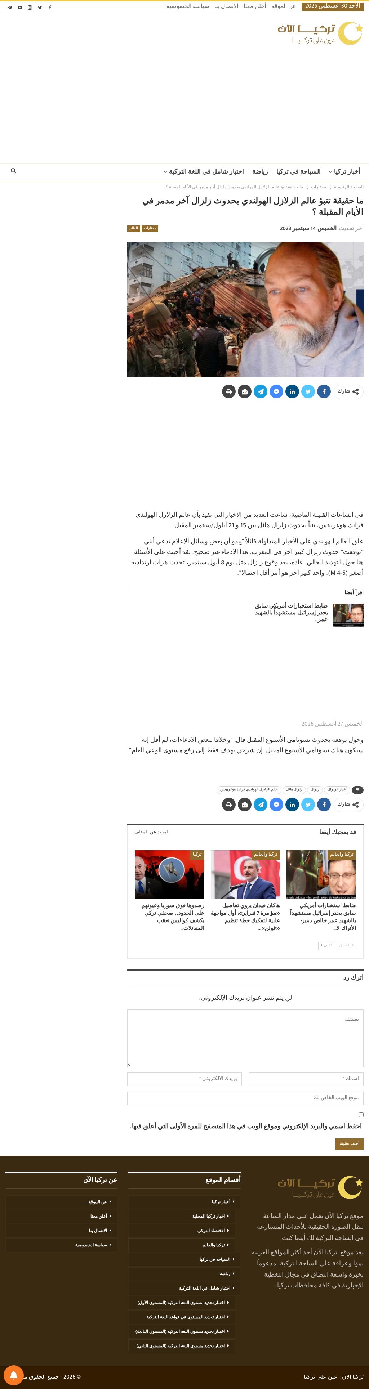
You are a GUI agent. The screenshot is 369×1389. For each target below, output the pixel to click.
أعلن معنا (255, 7)
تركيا (197, 854)
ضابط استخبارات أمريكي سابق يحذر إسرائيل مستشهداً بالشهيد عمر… (291, 613)
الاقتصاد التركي (211, 1231)
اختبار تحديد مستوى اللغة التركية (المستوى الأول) (181, 1303)
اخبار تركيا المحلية (208, 1217)
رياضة (260, 172)
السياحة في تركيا (298, 172)
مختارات (150, 228)
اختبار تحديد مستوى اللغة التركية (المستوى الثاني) (181, 1346)
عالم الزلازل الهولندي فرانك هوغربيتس (249, 790)
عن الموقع (283, 7)
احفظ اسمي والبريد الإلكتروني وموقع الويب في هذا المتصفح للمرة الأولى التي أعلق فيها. (246, 1127)
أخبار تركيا (347, 172)
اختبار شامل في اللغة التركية (206, 172)
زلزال (315, 790)
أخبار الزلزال (337, 790)
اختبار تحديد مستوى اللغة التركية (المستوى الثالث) (180, 1332)
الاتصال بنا (226, 7)
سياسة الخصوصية (187, 7)
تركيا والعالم (342, 854)
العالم (133, 228)
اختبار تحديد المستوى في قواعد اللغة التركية (186, 1318)
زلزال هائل (294, 790)
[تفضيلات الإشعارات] (14, 1375)
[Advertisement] (184, 102)
